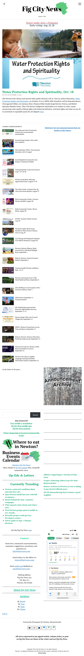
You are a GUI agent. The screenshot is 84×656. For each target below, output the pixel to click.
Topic (22, 606)
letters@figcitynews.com (24, 560)
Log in (4, 613)
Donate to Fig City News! (21, 465)
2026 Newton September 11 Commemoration (24, 299)
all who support (22, 467)
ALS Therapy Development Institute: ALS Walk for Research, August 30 (27, 240)
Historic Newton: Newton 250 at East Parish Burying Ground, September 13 (27, 338)
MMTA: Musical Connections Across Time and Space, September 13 (27, 328)
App (30, 530)
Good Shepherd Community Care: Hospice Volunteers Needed (26, 161)
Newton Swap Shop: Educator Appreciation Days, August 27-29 (26, 180)
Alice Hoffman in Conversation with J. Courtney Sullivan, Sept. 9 (27, 289)
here (42, 111)
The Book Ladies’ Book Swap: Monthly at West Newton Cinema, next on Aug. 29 (26, 231)
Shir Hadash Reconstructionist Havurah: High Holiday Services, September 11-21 (26, 309)
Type (22, 604)
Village (22, 609)
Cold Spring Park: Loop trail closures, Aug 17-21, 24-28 (27, 171)
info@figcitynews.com (21, 551)
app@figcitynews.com (21, 569)
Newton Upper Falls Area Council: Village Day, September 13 (26, 318)
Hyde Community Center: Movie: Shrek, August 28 (26, 210)
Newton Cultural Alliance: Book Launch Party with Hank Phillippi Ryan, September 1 (26, 250)
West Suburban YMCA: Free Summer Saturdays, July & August (27, 151)
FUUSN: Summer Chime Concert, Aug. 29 (26, 220)
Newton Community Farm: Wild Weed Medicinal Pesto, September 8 (27, 279)
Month (22, 601)
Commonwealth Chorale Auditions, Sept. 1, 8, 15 (27, 269)
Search (35, 415)
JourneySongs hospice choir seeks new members (26, 141)
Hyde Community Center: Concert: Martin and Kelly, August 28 (26, 200)
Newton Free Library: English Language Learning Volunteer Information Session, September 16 (27, 359)
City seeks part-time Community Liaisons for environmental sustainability (26, 132)
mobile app (18, 566)
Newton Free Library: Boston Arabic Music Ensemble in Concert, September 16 (27, 349)
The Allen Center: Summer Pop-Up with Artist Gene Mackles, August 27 (27, 190)
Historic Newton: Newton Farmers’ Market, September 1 (26, 259)
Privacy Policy (42, 653)
